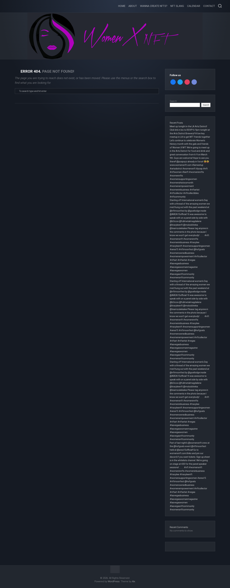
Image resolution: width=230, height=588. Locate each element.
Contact (209, 6)
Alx (133, 581)
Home (121, 6)
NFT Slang (177, 6)
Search (173, 101)
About (132, 6)
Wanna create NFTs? (153, 6)
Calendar (193, 6)
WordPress (114, 581)
